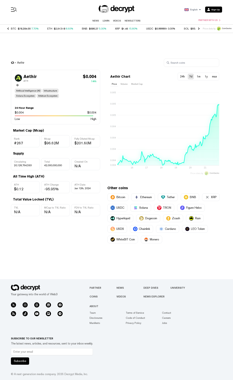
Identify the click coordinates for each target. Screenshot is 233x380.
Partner (95, 287)
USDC (149, 28)
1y (206, 76)
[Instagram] (25, 304)
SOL (186, 28)
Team (93, 312)
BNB (84, 28)
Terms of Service (135, 312)
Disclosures (96, 317)
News (95, 21)
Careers (166, 317)
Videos (117, 21)
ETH (49, 28)
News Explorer (154, 296)
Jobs (164, 322)
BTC (13, 28)
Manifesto (95, 322)
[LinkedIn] (48, 304)
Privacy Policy (133, 322)
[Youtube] (36, 313)
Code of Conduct (135, 317)
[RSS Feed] (13, 313)
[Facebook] (60, 304)
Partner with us (208, 20)
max (214, 76)
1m (198, 76)
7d (190, 76)
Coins (94, 296)
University (177, 287)
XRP (117, 28)
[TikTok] (25, 313)
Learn (106, 21)
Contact (166, 312)
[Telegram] (60, 313)
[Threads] (36, 304)
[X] (13, 304)
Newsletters (133, 21)
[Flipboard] (48, 313)
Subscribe (20, 361)
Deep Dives (150, 287)
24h (182, 76)
